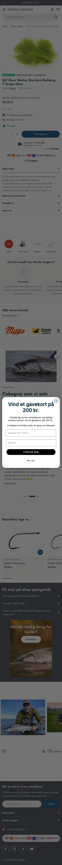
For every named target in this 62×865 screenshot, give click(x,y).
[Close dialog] (56, 401)
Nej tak (31, 461)
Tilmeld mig (31, 452)
